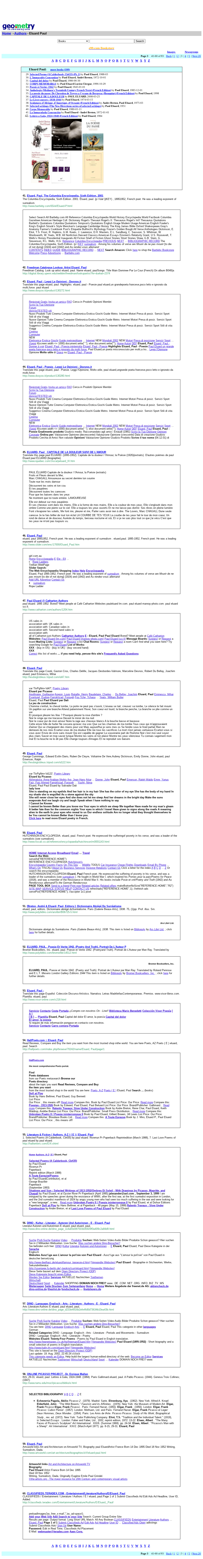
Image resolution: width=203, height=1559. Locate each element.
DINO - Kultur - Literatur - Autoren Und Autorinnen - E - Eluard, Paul (68, 1222)
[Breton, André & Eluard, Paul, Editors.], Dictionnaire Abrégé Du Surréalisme (74, 906)
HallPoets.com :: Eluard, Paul (45, 1040)
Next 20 (196, 56)
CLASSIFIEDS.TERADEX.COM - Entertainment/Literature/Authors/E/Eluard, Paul (76, 1493)
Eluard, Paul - (35, 990)
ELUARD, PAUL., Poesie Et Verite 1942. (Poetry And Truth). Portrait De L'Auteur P (76, 946)
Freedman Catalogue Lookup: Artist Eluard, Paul (57, 267)
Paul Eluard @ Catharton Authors (47, 600)
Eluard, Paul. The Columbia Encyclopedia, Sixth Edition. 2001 (65, 195)
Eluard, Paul (34, 535)
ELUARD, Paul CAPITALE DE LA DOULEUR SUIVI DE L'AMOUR (66, 452)
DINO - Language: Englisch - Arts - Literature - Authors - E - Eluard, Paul (71, 1303)
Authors (20, 33)
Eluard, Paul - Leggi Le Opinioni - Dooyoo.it (54, 281)
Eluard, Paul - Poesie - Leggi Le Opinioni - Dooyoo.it (59, 366)
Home (6, 33)
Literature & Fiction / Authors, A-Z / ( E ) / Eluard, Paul (60, 1134)
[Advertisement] (101, 10)
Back (169, 56)
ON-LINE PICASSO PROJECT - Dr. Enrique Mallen (57, 1374)
